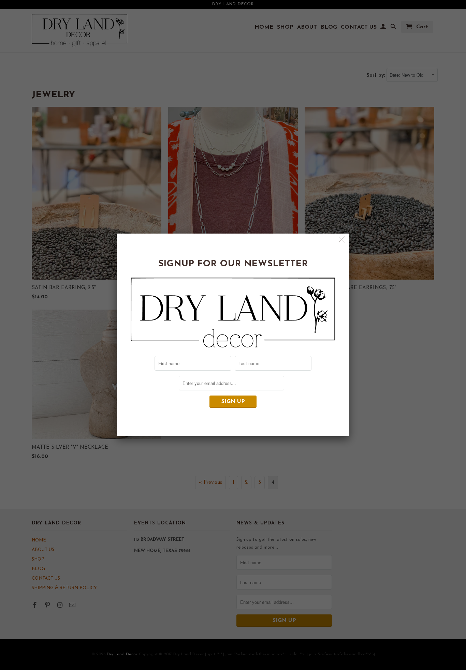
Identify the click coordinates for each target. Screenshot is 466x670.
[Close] (342, 241)
